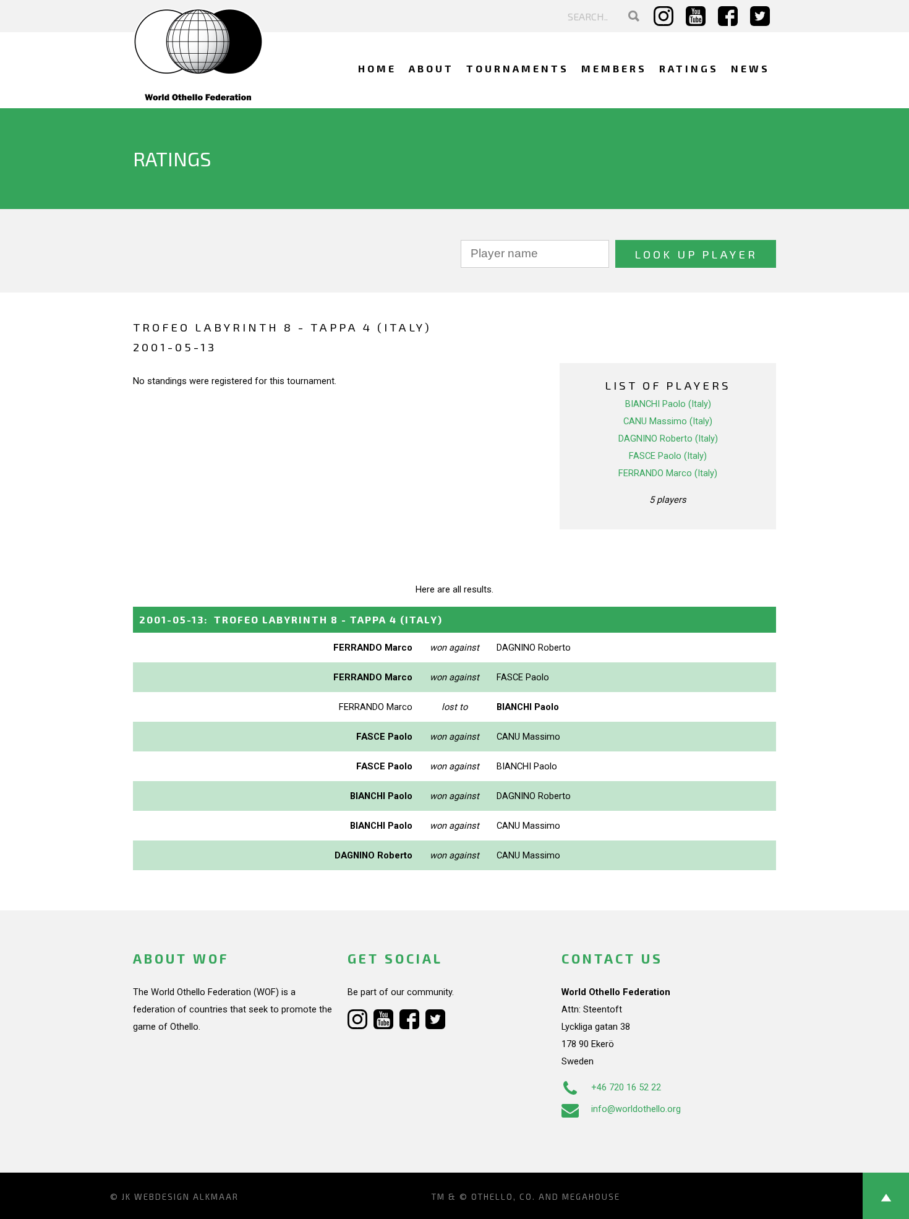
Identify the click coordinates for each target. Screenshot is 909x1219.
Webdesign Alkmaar (186, 1197)
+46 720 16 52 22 (626, 1087)
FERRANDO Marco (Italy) (667, 473)
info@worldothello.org (636, 1108)
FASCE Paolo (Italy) (668, 455)
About (431, 68)
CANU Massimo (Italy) (667, 421)
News (750, 68)
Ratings (689, 68)
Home (377, 68)
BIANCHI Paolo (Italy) (668, 403)
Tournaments (517, 68)
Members (614, 68)
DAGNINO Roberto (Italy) (668, 438)
